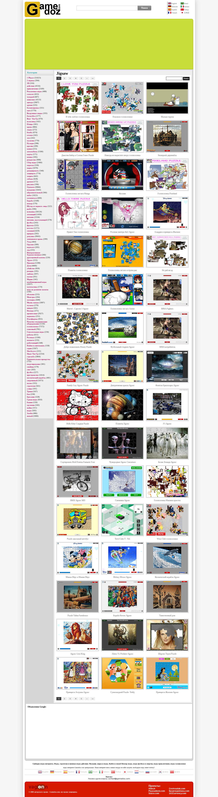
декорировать (33, 171)
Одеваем (31, 187)
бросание (31, 397)
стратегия (31, 386)
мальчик (30, 141)
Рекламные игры (34, 91)
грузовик (31, 405)
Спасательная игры (35, 332)
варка (29, 168)
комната (30, 340)
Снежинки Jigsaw (122, 500)
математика (32, 287)
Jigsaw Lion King (78, 654)
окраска (30, 165)
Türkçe (186, 10)
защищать (31, 173)
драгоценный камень (36, 257)
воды (29, 411)
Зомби (29, 413)
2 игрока (30, 80)
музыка (30, 305)
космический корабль (36, 378)
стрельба (31, 357)
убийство (31, 268)
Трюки (30, 391)
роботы (30, 335)
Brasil (186, 3)
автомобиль (32, 152)
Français (174, 13)
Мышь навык (33, 303)
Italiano (186, 7)
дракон (30, 182)
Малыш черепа (167, 117)
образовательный (34, 193)
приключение (32, 89)
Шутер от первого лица (37, 206)
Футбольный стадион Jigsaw (123, 347)
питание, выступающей (37, 220)
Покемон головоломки (122, 117)
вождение (31, 190)
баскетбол (31, 116)
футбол (30, 223)
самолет (30, 94)
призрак (30, 234)
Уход (29, 242)
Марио (30, 279)
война (29, 408)
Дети (29, 266)
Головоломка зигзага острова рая (122, 270)
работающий (32, 343)
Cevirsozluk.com (177, 788)
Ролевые (30, 337)
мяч (28, 111)
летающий (31, 214)
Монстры (31, 297)
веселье (30, 228)
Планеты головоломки (77, 270)
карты (29, 154)
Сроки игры (32, 400)
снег (28, 370)
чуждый (30, 97)
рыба (29, 209)
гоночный (31, 329)
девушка (30, 236)
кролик (30, 146)
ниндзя (30, 308)
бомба (29, 132)
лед (28, 250)
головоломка (32, 326)
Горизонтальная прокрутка (38, 359)
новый (30, 416)
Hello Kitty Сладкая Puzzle (77, 424)
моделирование (33, 364)
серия (29, 348)
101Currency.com (177, 793)
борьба (30, 201)
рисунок (30, 184)
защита (30, 176)
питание (30, 217)
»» (93, 78)
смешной (31, 231)
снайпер (30, 367)
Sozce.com (154, 793)
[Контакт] (119, 779)
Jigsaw (30, 260)
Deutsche (175, 7)
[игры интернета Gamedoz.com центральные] (42, 16)
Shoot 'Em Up (32, 354)
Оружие (30, 244)
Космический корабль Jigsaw (167, 577)
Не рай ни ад (167, 270)
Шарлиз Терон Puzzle (167, 654)
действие (30, 86)
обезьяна (31, 294)
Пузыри (30, 143)
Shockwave (31, 351)
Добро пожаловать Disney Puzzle (78, 347)
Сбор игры (31, 162)
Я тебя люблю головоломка (78, 117)
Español (174, 10)
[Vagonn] (38, 787)
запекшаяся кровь (35, 239)
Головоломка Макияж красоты (167, 500)
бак (28, 394)
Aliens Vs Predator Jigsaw (122, 654)
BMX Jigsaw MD (77, 500)
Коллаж (122, 193)
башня (30, 402)
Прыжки (30, 263)
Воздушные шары (34, 113)
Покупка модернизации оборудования (37, 323)
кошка (30, 157)
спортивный (32, 380)
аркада (30, 102)
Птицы (30, 124)
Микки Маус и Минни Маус (78, 577)
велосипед (31, 121)
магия (29, 277)
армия (29, 105)
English (174, 3)
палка (29, 383)
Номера (30, 311)
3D (28, 83)
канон (29, 149)
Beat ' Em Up (32, 119)
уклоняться (32, 198)
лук (28, 138)
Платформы (32, 319)
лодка (29, 130)
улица (29, 389)
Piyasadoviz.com (157, 791)
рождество (31, 160)
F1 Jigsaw (167, 424)
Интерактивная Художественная (34, 254)
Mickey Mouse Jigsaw (122, 577)
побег (29, 195)
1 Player (30, 78)
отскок (30, 135)
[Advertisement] (109, 44)
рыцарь (30, 271)
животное (31, 100)
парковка (31, 316)
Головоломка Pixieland (167, 193)
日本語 (186, 13)
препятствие (32, 313)
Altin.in (152, 788)
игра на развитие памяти (37, 290)
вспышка (31, 212)
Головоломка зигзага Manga (78, 193)
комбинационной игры (36, 282)
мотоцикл (31, 300)
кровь (29, 127)
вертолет (30, 247)
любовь (30, 274)
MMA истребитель (167, 347)
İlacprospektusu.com (179, 791)
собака (30, 179)
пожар (29, 203)
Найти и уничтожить (36, 346)
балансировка (33, 108)
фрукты (30, 225)
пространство (32, 375)
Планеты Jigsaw (122, 424)
